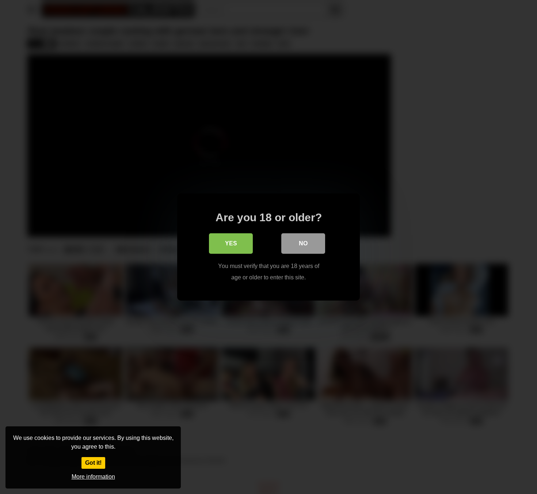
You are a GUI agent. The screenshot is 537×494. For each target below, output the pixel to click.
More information (93, 477)
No (303, 243)
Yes (231, 243)
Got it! (93, 463)
